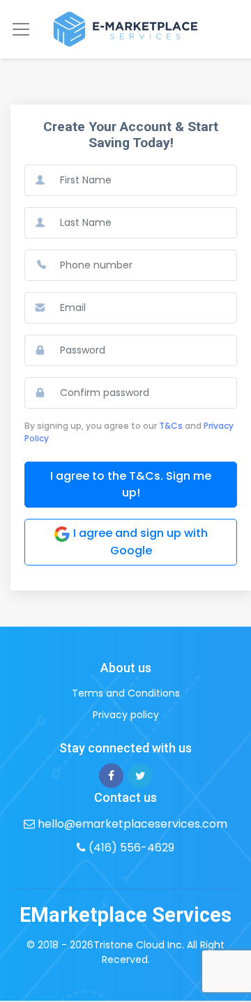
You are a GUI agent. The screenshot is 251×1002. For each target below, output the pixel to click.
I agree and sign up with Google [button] (139, 542)
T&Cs (171, 426)
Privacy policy (126, 715)
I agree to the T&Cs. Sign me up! (130, 484)
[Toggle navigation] (20, 29)
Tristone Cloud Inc (137, 945)
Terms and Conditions (126, 693)
